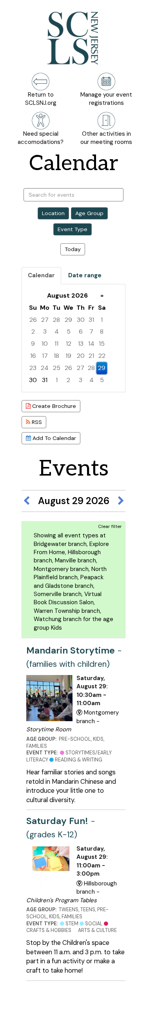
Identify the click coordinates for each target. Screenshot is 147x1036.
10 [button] (45, 343)
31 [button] (91, 320)
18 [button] (56, 356)
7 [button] (91, 331)
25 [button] (56, 368)
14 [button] (91, 343)
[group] (73, 338)
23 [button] (32, 368)
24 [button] (45, 368)
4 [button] (56, 331)
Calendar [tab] (41, 275)
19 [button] (68, 356)
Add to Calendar (53, 438)
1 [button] (102, 320)
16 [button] (33, 356)
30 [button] (81, 320)
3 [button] (45, 331)
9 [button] (33, 343)
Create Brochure (53, 405)
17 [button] (45, 356)
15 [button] (102, 343)
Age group (89, 213)
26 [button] (33, 320)
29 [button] (68, 320)
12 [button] (68, 343)
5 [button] (69, 331)
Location (53, 213)
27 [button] (45, 320)
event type (72, 229)
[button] (26, 501)
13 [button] (80, 343)
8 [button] (101, 331)
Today (73, 249)
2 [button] (33, 331)
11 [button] (56, 343)
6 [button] (81, 331)
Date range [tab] (85, 275)
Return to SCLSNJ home (34, 1023)
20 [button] (81, 356)
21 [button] (91, 356)
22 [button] (101, 356)
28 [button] (56, 320)
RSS (36, 422)
